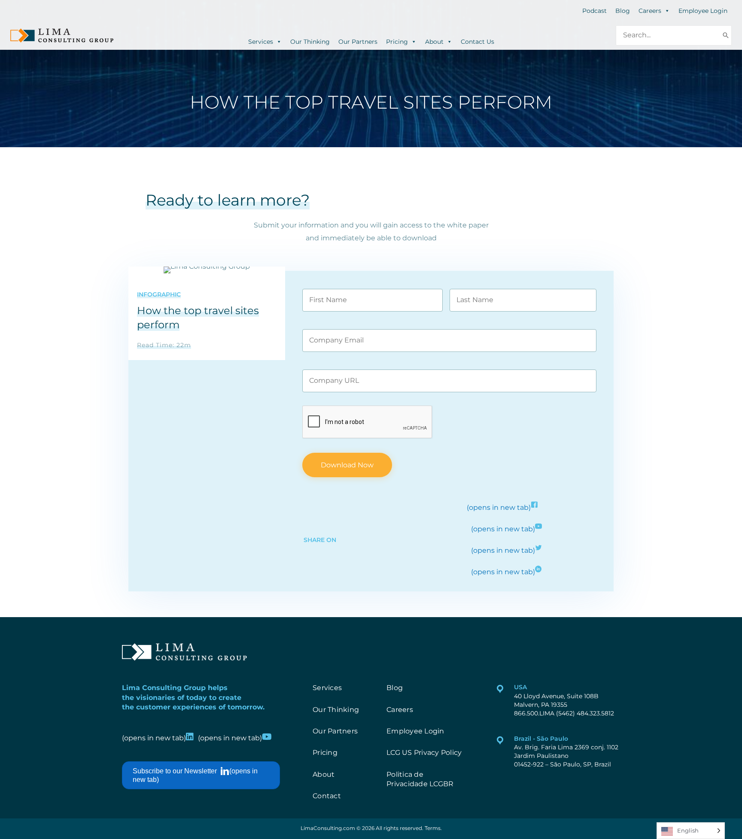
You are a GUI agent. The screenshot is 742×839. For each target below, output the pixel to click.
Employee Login (702, 11)
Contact (327, 796)
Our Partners (357, 41)
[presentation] (367, 422)
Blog (622, 11)
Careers (650, 11)
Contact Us (477, 41)
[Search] (725, 35)
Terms (433, 828)
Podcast (594, 11)
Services (260, 41)
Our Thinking (310, 41)
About (434, 41)
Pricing (397, 41)
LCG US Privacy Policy (424, 752)
